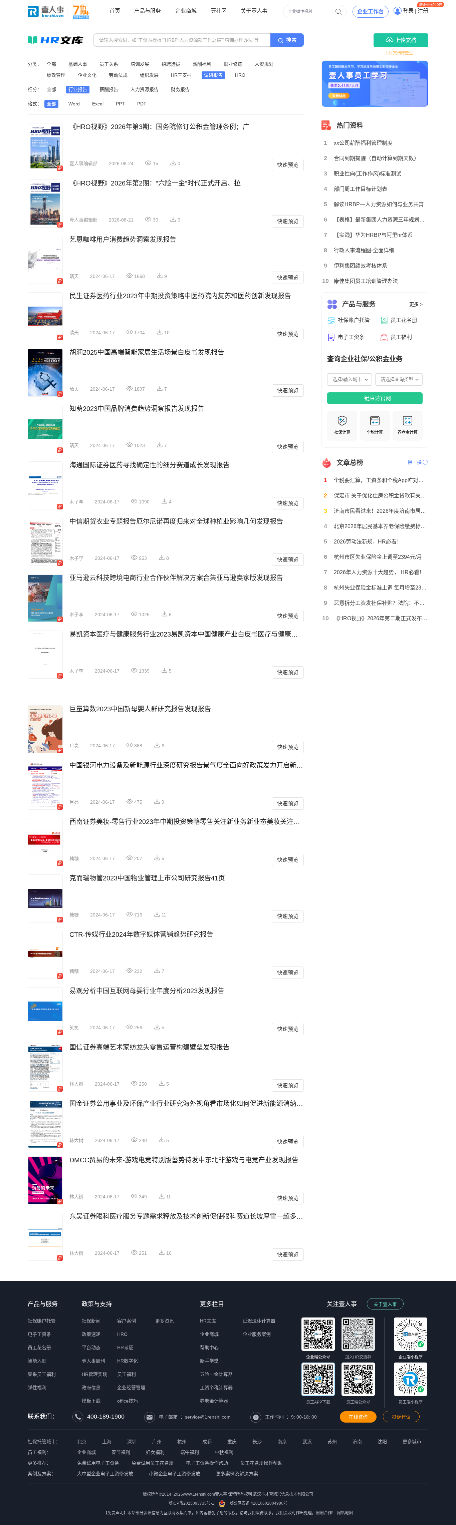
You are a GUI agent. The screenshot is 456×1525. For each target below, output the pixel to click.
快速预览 (287, 165)
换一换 (415, 462)
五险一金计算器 (216, 1374)
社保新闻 (91, 1320)
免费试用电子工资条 (98, 1463)
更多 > (416, 304)
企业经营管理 (131, 1387)
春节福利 (120, 1452)
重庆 (232, 1441)
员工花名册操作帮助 (261, 1463)
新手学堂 (209, 1361)
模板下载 (91, 1401)
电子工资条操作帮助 (207, 1463)
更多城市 (412, 1441)
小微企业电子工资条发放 (174, 1473)
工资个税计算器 (216, 1387)
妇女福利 (155, 1452)
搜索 (291, 40)
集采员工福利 (42, 1374)
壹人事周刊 (93, 1361)
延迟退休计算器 (259, 1320)
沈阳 (382, 1441)
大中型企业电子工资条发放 (105, 1473)
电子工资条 (39, 1334)
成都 (207, 1441)
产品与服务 (43, 1304)
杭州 (182, 1441)
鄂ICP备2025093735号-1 (191, 1503)
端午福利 (189, 1452)
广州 (157, 1441)
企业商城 (209, 1334)
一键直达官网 (375, 398)
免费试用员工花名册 (153, 1463)
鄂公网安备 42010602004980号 (258, 1503)
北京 (81, 1441)
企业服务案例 (257, 1334)
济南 (357, 1441)
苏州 (332, 1441)
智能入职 (37, 1361)
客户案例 (126, 1320)
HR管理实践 (94, 1374)
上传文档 (405, 40)
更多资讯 (164, 1320)
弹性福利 (37, 1387)
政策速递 (91, 1334)
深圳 (132, 1441)
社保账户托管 (42, 1320)
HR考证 (125, 1347)
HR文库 (208, 1320)
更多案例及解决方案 (237, 1473)
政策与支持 (97, 1304)
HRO (122, 1334)
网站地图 (345, 1513)
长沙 (257, 1441)
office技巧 (127, 1401)
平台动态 (91, 1347)
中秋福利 (224, 1452)
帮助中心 (209, 1347)
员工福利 (126, 1374)
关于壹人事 (385, 1304)
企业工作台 (370, 11)
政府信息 (91, 1387)
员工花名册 (39, 1347)
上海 (106, 1441)
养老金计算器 (214, 1401)
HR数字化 (127, 1361)
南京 (282, 1441)
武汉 (307, 1441)
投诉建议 (401, 1417)
